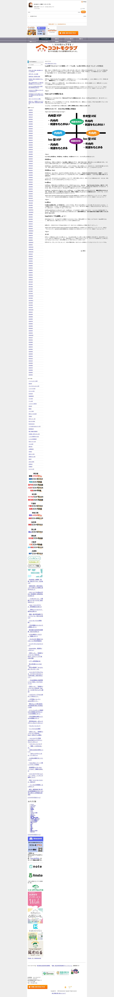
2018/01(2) (31, 279)
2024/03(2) (31, 158)
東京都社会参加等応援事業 (43, 965)
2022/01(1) (31, 195)
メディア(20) (31, 411)
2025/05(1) (31, 130)
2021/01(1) (31, 221)
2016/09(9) (31, 316)
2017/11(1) (31, 284)
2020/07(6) (31, 235)
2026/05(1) (31, 110)
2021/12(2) (31, 198)
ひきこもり (32, 806)
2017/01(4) (31, 307)
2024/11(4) (31, 140)
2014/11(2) (31, 360)
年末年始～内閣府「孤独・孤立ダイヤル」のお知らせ (35, 581)
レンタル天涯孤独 (33, 821)
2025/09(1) (31, 121)
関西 (31, 829)
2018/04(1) (31, 272)
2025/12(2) (31, 114)
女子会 (31, 807)
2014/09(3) (31, 363)
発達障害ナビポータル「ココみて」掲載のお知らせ (35, 769)
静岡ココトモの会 (33, 830)
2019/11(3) (31, 254)
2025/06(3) (31, 128)
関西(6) (30, 408)
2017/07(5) (31, 293)
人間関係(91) (31, 449)
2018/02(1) (31, 277)
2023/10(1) (31, 170)
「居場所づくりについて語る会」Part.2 (35, 733)
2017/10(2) (31, 286)
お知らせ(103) (31, 461)
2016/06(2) (31, 323)
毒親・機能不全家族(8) (33, 431)
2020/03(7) (31, 244)
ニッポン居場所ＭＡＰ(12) (34, 436)
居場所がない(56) (32, 456)
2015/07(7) (31, 346)
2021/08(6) (31, 207)
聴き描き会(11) (31, 423)
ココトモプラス (34, 858)
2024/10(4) (31, 142)
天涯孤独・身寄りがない (35, 818)
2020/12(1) (31, 223)
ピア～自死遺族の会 (34, 661)
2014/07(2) (31, 367)
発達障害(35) (31, 396)
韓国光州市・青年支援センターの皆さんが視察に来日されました (35, 587)
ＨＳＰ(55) (31, 398)
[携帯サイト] (83, 251)
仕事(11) (30, 451)
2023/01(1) (31, 182)
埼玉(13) (30, 406)
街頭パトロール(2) (32, 441)
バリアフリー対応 (33, 812)
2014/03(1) (31, 374)
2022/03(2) (31, 191)
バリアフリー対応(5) (33, 403)
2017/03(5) (31, 302)
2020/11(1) (31, 226)
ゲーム (31, 811)
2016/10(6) (31, 314)
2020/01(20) (31, 249)
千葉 (31, 827)
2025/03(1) (31, 135)
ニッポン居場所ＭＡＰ (34, 819)
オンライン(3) (31, 469)
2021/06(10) (31, 212)
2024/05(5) (31, 154)
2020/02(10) (31, 247)
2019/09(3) (31, 258)
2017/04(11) (31, 300)
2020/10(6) (31, 228)
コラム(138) (31, 444)
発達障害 (32, 809)
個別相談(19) (31, 428)
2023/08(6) (31, 175)
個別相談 (32, 816)
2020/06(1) (31, 237)
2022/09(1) (31, 184)
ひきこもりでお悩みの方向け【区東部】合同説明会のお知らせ (35, 594)
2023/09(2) (31, 172)
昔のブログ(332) (32, 421)
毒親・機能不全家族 (34, 817)
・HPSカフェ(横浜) (36, 735)
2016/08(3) (31, 319)
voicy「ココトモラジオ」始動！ (35, 98)
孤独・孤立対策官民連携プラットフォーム (62, 965)
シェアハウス (33, 805)
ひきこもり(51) (31, 391)
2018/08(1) (31, 265)
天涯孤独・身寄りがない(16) (34, 434)
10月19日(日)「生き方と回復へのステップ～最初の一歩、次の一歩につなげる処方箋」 (36, 95)
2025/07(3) (31, 126)
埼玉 (31, 825)
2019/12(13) (31, 251)
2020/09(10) (31, 230)
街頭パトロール (33, 822)
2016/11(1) (31, 312)
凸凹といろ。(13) (32, 418)
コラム (31, 823)
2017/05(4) (31, 298)
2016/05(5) (31, 326)
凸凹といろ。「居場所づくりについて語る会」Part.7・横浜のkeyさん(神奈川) (36, 102)
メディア (32, 813)
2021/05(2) (31, 214)
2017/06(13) (31, 295)
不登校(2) (30, 466)
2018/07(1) (31, 267)
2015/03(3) (31, 351)
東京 (31, 824)
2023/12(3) (31, 165)
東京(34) (30, 383)
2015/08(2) (31, 344)
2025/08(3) (31, 123)
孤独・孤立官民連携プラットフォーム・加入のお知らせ (35, 616)
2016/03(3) (31, 330)
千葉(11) (30, 416)
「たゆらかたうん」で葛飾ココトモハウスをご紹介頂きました (35, 600)
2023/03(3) (31, 179)
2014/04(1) (31, 372)
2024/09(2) (31, 144)
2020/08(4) (31, 233)
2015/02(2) (31, 353)
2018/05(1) (31, 270)
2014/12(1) (31, 358)
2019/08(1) (31, 261)
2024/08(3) (31, 147)
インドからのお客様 (34, 728)
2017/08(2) (31, 291)
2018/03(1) (31, 274)
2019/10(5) (31, 256)
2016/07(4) (31, 321)
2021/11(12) (31, 200)
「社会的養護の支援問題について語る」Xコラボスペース (35, 682)
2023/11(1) (31, 168)
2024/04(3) (31, 156)
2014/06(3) (31, 370)
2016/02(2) (31, 333)
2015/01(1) (31, 356)
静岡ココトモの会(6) (33, 413)
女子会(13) (31, 393)
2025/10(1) (31, 119)
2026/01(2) (31, 112)
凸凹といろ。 (33, 731)
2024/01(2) (31, 163)
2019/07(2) (31, 263)
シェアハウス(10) (32, 388)
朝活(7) (30, 459)
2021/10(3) (31, 202)
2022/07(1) (31, 189)
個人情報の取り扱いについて (59, 993)
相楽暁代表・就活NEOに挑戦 (34, 76)
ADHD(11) (30, 464)
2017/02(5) (31, 305)
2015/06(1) (31, 349)
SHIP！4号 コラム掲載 (33, 74)
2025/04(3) (31, 133)
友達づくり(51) (31, 454)
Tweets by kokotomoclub (34, 958)
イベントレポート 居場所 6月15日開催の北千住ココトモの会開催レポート (35, 712)
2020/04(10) (31, 242)
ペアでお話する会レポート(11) (34, 426)
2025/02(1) (31, 137)
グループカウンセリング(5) (34, 386)
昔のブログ (32, 831)
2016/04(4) (31, 328)
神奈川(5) (30, 446)
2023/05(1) (31, 177)
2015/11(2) (31, 337)
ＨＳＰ (31, 810)
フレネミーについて (34, 726)
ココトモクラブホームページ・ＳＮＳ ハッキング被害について (35, 775)
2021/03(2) (31, 219)
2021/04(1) (31, 216)
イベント (32, 804)
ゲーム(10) (31, 401)
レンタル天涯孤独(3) (33, 439)
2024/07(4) (31, 149)
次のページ (37, 797)
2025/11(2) (31, 117)
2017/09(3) (31, 288)
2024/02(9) (31, 161)
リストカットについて (35, 744)
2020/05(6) (31, 240)
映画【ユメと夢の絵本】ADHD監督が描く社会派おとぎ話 (35, 705)
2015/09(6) (31, 342)
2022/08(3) (31, 186)
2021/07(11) (31, 209)
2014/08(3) (31, 365)
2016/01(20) (31, 335)
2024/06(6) (31, 151)
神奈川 (31, 828)
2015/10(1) (31, 339)
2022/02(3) (31, 193)
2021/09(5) (31, 205)
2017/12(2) (31, 281)
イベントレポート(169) (33, 381)
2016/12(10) (31, 309)
